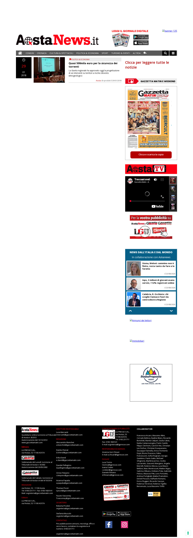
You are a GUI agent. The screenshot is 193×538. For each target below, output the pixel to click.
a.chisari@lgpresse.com (118, 454)
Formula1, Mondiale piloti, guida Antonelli (149, 278)
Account (105, 459)
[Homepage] (20, 53)
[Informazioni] (145, 53)
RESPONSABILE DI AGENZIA (113, 449)
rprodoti (106, 80)
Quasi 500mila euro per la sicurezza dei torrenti (93, 65)
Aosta (98, 80)
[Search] (165, 53)
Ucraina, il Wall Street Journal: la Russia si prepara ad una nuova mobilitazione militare (158, 295)
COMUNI (30, 53)
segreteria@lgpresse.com (119, 444)
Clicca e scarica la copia (151, 154)
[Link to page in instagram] (124, 526)
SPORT (105, 53)
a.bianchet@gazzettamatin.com (69, 445)
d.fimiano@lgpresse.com (112, 475)
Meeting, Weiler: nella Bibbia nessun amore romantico (157, 264)
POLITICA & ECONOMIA (87, 53)
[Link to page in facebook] (109, 524)
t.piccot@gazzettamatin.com (68, 490)
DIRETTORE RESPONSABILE (67, 429)
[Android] (141, 37)
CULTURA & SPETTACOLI (61, 53)
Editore (25, 447)
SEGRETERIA (61, 502)
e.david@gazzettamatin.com (68, 460)
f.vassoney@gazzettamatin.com (70, 498)
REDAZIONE (26, 485)
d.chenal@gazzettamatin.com (69, 452)
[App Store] (141, 42)
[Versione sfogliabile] (121, 38)
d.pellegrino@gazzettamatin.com (70, 467)
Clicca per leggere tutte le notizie (147, 65)
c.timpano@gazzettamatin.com (69, 475)
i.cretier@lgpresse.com (112, 470)
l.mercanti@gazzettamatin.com (69, 434)
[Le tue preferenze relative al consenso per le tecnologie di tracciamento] (188, 533)
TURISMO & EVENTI (120, 53)
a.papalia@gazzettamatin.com (69, 483)
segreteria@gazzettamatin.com (39, 493)
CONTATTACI (61, 520)
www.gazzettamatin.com (32, 442)
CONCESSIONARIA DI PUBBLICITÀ (115, 428)
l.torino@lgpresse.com (111, 465)
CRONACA (41, 53)
